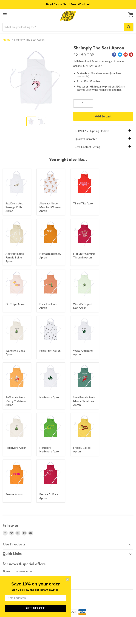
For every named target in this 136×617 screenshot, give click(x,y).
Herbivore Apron (49, 397)
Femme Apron (13, 494)
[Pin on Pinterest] (131, 54)
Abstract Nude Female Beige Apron (14, 257)
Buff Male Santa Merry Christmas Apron (15, 401)
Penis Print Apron (50, 350)
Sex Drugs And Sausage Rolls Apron (14, 207)
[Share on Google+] (125, 54)
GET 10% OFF (35, 608)
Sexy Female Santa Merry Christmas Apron (84, 401)
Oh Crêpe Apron (15, 304)
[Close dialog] (67, 579)
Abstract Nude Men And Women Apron (50, 207)
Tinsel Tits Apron (83, 203)
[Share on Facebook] (114, 54)
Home (6, 39)
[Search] (128, 27)
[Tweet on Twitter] (120, 54)
